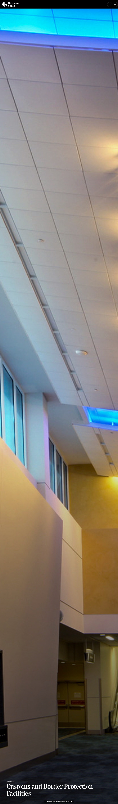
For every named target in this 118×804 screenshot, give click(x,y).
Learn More (65, 801)
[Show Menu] (115, 4)
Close (71, 801)
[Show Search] (109, 4)
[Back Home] (10, 4)
